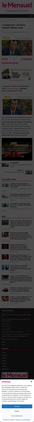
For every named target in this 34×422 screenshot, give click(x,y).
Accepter (17, 406)
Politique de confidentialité (22, 419)
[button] (31, 382)
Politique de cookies (8, 419)
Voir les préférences (17, 416)
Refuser (17, 411)
